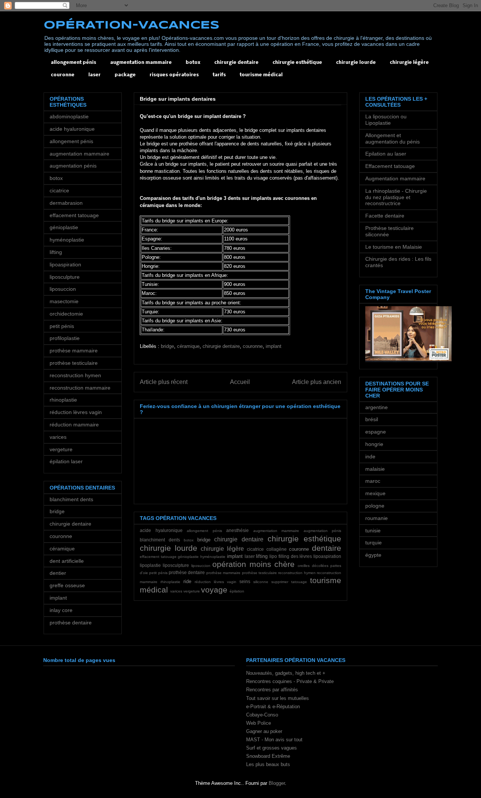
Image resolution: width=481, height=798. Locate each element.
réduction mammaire (74, 425)
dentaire (326, 548)
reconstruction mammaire (80, 388)
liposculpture (176, 565)
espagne (375, 432)
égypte (373, 555)
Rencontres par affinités (272, 689)
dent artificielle (67, 561)
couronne (62, 75)
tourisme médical (261, 75)
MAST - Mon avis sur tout (274, 739)
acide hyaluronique (161, 530)
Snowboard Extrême (268, 756)
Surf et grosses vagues (271, 748)
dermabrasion (66, 203)
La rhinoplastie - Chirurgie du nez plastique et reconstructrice (396, 197)
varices (176, 591)
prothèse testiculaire (259, 573)
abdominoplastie (69, 116)
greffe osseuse (67, 585)
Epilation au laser (385, 154)
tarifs (219, 75)
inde (370, 456)
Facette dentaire (384, 216)
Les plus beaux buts (268, 764)
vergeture (191, 591)
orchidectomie (66, 314)
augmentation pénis (323, 531)
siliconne (260, 582)
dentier (58, 573)
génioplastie (188, 557)
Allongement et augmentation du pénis (392, 138)
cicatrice (255, 549)
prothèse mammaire (223, 573)
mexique (375, 493)
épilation (237, 591)
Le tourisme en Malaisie (393, 247)
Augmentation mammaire (395, 178)
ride (187, 581)
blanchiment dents (160, 539)
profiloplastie (65, 338)
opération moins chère (253, 564)
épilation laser (66, 461)
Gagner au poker (264, 731)
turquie (373, 543)
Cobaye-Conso (262, 715)
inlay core (61, 610)
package (125, 75)
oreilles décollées (313, 566)
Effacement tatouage (390, 166)
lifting (262, 556)
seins (244, 581)
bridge (167, 346)
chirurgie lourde (356, 62)
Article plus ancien (316, 382)
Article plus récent (164, 382)
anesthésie (237, 530)
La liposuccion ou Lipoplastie (386, 119)
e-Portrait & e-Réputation (273, 706)
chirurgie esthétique (297, 62)
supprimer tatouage (289, 582)
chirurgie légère (409, 62)
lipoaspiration (327, 556)
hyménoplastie (212, 557)
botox (193, 62)
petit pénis (158, 573)
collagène (276, 549)
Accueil (240, 382)
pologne (374, 506)
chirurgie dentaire (236, 62)
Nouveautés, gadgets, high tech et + (285, 673)
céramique (188, 346)
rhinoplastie (170, 582)
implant (273, 346)
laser (94, 75)
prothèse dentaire (187, 572)
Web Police (258, 723)
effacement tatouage (158, 557)
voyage (214, 589)
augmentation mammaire (141, 62)
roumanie (376, 518)
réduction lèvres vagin (215, 582)
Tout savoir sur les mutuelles (277, 698)
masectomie (64, 301)
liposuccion (200, 566)
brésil (371, 419)
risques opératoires (174, 75)
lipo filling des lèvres (290, 556)
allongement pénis (73, 62)
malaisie (375, 469)
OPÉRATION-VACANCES (131, 25)
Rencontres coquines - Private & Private (290, 681)
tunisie (373, 530)
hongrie (374, 444)
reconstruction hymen (296, 573)
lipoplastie (150, 565)
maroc (372, 481)
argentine (376, 407)
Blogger (277, 783)
